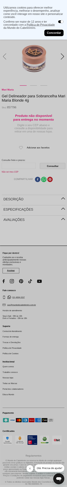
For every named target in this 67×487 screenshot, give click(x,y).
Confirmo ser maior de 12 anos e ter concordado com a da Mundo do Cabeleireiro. (29, 24)
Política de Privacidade (41, 24)
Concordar (54, 32)
